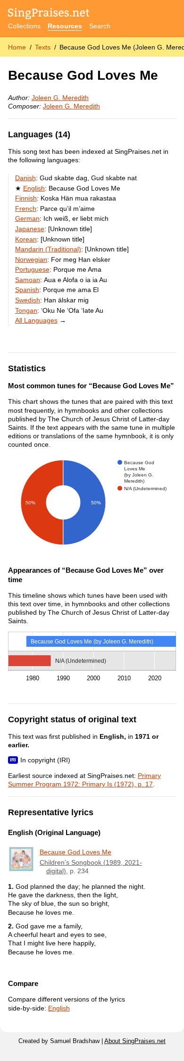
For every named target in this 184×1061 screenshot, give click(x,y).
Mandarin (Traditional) (48, 249)
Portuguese (32, 269)
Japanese (29, 229)
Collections (24, 26)
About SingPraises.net (135, 1041)
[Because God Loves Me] (21, 859)
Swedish (27, 300)
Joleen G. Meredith (60, 97)
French (25, 208)
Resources (65, 26)
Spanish (27, 289)
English (34, 188)
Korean (26, 239)
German (27, 218)
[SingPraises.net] (49, 14)
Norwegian (31, 259)
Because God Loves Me (75, 852)
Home (17, 47)
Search (99, 26)
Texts (42, 47)
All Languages (36, 320)
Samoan (27, 280)
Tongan (26, 310)
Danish (25, 178)
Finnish (26, 198)
